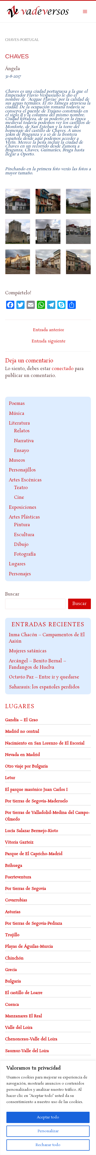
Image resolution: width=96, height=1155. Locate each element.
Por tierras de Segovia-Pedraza (33, 923)
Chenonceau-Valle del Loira (31, 1039)
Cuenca (12, 1004)
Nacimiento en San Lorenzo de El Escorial (44, 743)
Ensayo (21, 451)
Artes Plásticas (24, 517)
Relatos (22, 431)
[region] (48, 1108)
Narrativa (24, 441)
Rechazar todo (48, 1145)
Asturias (12, 912)
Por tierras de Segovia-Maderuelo (36, 801)
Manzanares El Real (23, 1016)
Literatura (19, 423)
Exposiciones (22, 507)
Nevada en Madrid (22, 755)
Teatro (21, 488)
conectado (62, 369)
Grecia (11, 970)
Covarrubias (16, 900)
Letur (10, 778)
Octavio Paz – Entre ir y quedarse (44, 677)
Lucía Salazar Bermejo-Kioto (31, 831)
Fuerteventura (18, 877)
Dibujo (21, 545)
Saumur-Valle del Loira (27, 1051)
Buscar (12, 594)
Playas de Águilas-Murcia (29, 946)
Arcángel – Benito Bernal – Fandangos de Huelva (37, 664)
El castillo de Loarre (23, 993)
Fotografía (25, 554)
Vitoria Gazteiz (19, 842)
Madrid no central (22, 731)
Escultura (24, 535)
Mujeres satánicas (28, 651)
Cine (19, 497)
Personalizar (48, 1131)
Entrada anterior (48, 330)
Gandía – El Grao (21, 720)
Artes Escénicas (25, 480)
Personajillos (22, 470)
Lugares (17, 564)
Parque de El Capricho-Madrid (33, 854)
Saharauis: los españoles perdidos (44, 687)
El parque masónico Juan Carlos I (36, 789)
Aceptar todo (48, 1117)
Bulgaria (13, 981)
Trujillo (12, 935)
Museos (17, 460)
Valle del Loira (19, 1027)
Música (16, 414)
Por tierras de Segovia (25, 888)
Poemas (17, 404)
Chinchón (14, 958)
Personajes (20, 574)
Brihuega (13, 865)
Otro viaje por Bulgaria (26, 766)
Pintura (22, 525)
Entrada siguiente (49, 341)
